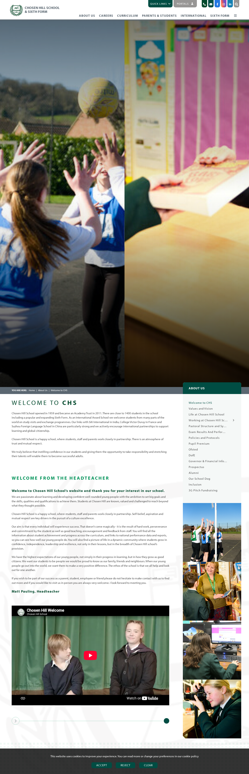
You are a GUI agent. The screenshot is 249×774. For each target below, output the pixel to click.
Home (32, 390)
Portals (183, 3)
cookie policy (190, 756)
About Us (42, 390)
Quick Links (158, 3)
